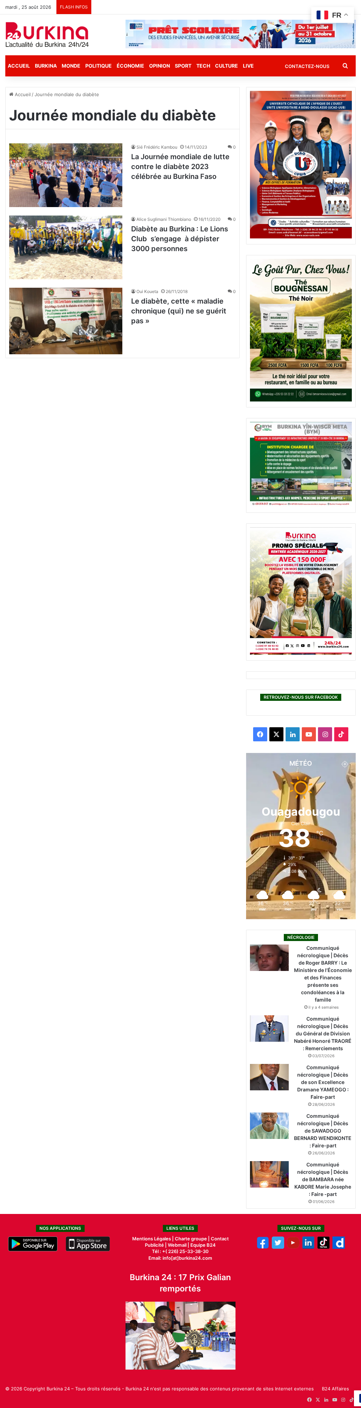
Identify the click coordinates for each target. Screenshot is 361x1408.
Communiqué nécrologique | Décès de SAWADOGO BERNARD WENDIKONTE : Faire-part (322, 1130)
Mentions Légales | (153, 1238)
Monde (71, 66)
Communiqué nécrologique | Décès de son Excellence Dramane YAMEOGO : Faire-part (323, 1082)
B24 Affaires (335, 1388)
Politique (98, 66)
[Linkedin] (308, 1247)
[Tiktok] (323, 1247)
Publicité (154, 1245)
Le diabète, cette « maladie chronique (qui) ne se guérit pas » (178, 311)
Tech (203, 66)
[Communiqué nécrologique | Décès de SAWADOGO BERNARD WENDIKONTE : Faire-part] (269, 1126)
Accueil (19, 66)
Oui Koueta (147, 291)
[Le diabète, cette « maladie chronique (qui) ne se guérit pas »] (65, 321)
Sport (183, 66)
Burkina (46, 66)
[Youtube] (293, 1247)
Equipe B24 (202, 1245)
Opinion (159, 66)
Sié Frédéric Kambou (156, 147)
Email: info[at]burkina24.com (180, 1258)
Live (248, 66)
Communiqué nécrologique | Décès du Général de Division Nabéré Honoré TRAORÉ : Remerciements (322, 1033)
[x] (278, 1247)
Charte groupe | (193, 1238)
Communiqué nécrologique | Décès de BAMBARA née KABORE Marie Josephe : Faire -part (322, 1179)
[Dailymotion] (338, 1247)
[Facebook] (263, 1247)
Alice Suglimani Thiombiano (163, 219)
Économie (130, 66)
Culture (226, 66)
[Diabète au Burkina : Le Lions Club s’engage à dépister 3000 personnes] (65, 247)
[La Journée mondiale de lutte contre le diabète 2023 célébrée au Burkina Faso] (65, 175)
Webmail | (178, 1245)
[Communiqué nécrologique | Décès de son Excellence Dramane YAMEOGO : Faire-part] (269, 1077)
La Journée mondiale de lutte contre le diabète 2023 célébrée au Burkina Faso (180, 166)
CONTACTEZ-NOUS (307, 66)
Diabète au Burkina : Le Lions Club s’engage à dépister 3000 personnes (179, 239)
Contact (220, 1238)
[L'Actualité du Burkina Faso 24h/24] (47, 34)
